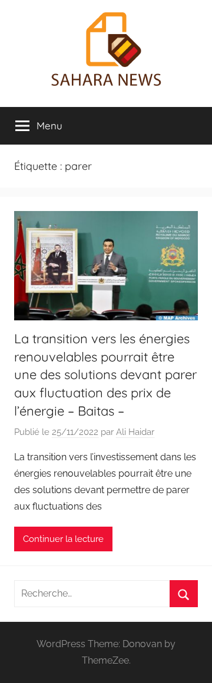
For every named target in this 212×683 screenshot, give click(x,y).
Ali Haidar (135, 432)
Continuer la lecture (63, 539)
